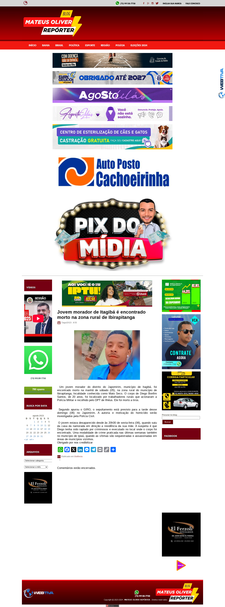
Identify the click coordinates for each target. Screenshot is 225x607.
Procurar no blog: (169, 415)
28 (31, 436)
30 (38, 436)
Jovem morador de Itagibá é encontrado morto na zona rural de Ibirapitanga (101, 314)
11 (45, 425)
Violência (78, 456)
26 (49, 433)
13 (27, 429)
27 (27, 436)
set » (31, 439)
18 (45, 429)
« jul (26, 439)
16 (38, 429)
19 (49, 429)
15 (34, 429)
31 (42, 436)
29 (34, 436)
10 (42, 425)
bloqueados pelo (38, 390)
